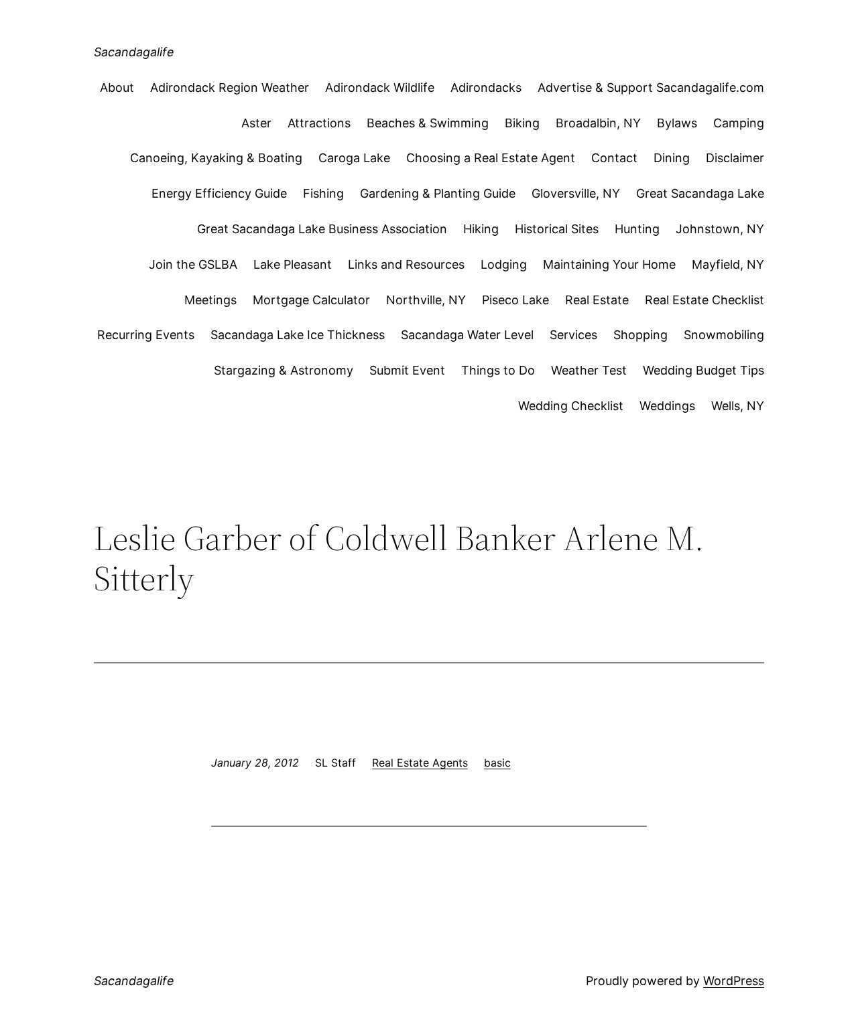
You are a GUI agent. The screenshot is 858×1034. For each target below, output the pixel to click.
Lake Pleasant (292, 264)
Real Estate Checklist (704, 300)
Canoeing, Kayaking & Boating (216, 158)
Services (573, 335)
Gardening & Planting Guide (437, 193)
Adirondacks (486, 87)
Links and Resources (406, 264)
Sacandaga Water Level (467, 335)
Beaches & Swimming (428, 123)
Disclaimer (735, 158)
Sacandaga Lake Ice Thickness (297, 335)
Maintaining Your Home (609, 264)
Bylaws (677, 123)
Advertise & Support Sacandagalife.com (651, 87)
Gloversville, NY (576, 193)
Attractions (319, 123)
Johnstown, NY (720, 229)
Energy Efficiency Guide (219, 193)
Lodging (504, 264)
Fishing (323, 193)
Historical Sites (557, 229)
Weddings (667, 406)
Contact (614, 158)
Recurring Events (145, 335)
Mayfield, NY (728, 264)
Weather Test (589, 370)
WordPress (733, 981)
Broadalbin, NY (598, 123)
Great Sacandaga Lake (700, 193)
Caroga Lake (354, 158)
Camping (738, 123)
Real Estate (597, 300)
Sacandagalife (134, 52)
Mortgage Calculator (311, 300)
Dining (672, 158)
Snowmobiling (724, 335)
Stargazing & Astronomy (283, 370)
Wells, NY (737, 406)
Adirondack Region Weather (229, 87)
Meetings (210, 300)
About (117, 87)
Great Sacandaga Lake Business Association (322, 229)
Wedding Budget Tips (703, 370)
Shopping (640, 335)
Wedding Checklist (570, 406)
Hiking (481, 229)
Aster (256, 123)
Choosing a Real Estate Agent (490, 158)
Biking (522, 123)
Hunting (637, 229)
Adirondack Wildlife (379, 87)
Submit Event (407, 370)
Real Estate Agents (420, 762)
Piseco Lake (515, 300)
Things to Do (498, 370)
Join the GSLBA (193, 264)
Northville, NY (426, 300)
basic (497, 762)
